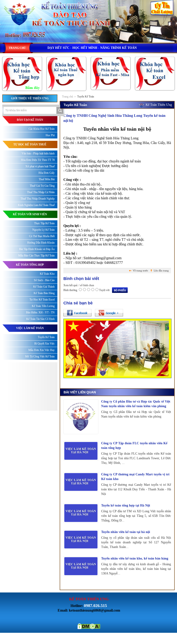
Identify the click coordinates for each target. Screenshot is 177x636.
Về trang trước (140, 270)
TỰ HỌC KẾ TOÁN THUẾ (29, 144)
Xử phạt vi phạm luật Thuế (40, 166)
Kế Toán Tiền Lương (43, 306)
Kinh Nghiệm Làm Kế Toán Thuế (36, 205)
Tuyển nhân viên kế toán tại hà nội (125, 532)
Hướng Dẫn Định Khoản (41, 242)
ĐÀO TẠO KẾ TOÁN (30, 119)
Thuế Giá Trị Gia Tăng (42, 185)
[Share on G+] (109, 312)
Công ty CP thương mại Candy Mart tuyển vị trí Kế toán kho (135, 477)
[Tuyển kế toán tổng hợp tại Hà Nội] (81, 513)
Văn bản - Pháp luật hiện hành (38, 153)
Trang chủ (67, 96)
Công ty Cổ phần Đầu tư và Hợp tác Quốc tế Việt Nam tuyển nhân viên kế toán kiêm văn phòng (135, 404)
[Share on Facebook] (77, 312)
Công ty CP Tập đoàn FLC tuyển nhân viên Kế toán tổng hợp (134, 446)
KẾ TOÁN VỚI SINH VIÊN (30, 214)
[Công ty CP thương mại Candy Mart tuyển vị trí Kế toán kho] (81, 482)
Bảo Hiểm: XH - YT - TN (40, 312)
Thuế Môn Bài (47, 179)
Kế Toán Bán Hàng (44, 293)
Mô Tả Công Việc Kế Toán (40, 356)
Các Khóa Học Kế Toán (42, 128)
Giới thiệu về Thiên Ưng (30, 98)
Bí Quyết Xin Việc (44, 343)
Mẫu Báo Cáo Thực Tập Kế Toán (36, 255)
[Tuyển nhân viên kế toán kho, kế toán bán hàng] (81, 566)
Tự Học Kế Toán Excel (42, 299)
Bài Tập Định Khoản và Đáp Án (37, 249)
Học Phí (50, 135)
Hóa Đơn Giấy (46, 172)
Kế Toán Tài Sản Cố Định (40, 319)
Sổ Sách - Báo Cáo (44, 280)
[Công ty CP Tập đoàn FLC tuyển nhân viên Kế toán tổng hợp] (81, 450)
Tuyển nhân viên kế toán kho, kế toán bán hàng (134, 558)
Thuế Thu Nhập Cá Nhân (41, 192)
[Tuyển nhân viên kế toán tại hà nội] (81, 539)
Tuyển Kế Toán (85, 96)
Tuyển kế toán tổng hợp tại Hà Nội (125, 505)
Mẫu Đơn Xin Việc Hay (41, 350)
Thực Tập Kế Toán (44, 223)
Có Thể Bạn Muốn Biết (42, 236)
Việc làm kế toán (30, 328)
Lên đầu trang (161, 270)
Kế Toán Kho (47, 273)
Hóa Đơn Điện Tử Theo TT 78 (38, 160)
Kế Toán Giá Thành (44, 286)
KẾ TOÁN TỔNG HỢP (30, 264)
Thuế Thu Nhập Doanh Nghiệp (38, 198)
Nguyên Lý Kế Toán (43, 229)
